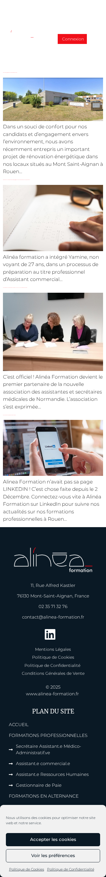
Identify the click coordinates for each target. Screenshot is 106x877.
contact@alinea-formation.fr (53, 617)
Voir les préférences (53, 855)
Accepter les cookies (53, 839)
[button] (96, 40)
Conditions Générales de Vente (53, 673)
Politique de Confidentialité (70, 869)
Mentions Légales (53, 649)
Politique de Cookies (26, 869)
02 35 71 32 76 (53, 606)
